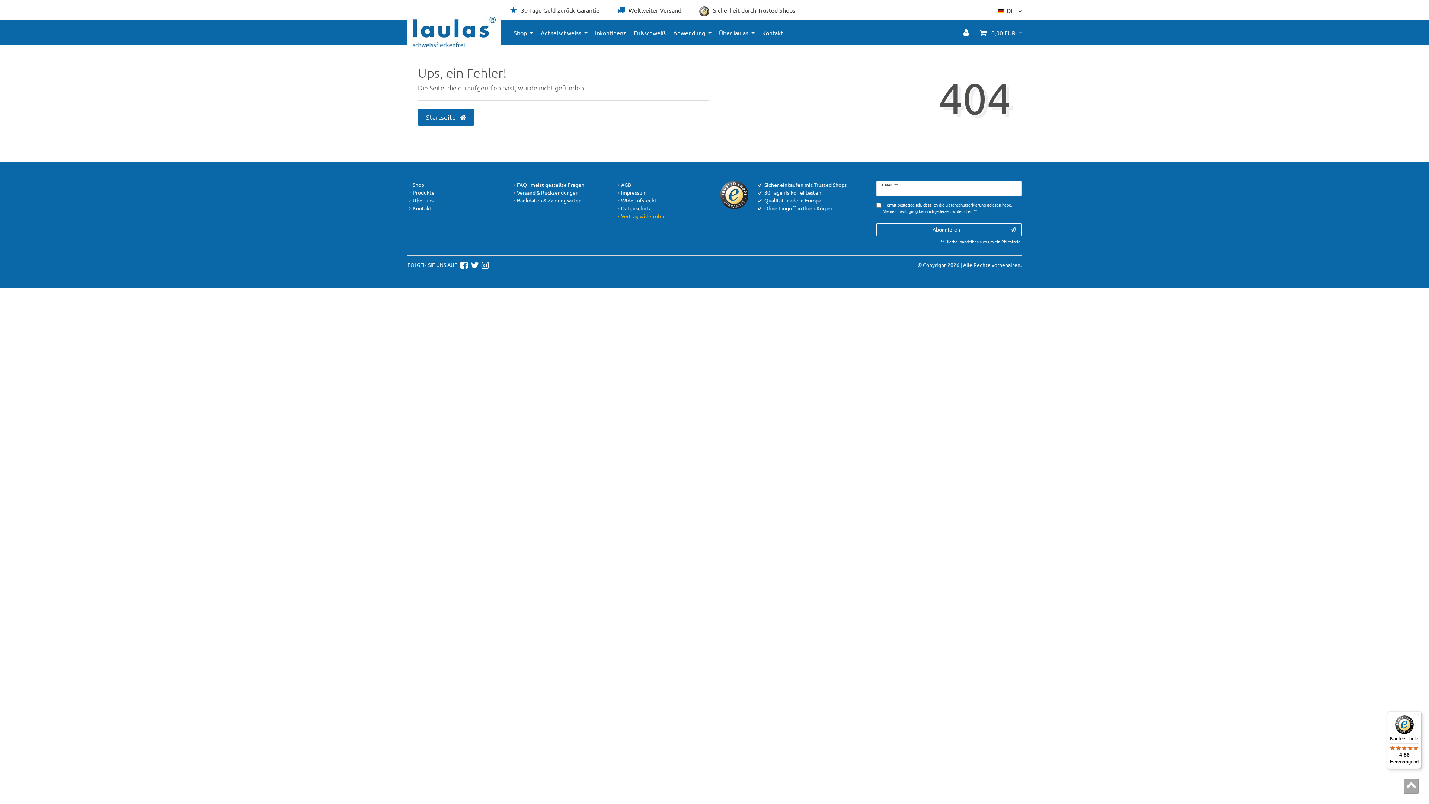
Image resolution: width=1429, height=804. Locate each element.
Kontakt (772, 32)
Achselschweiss (561, 32)
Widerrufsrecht (639, 200)
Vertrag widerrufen (643, 216)
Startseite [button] (441, 117)
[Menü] (1417, 715)
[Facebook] (463, 264)
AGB (626, 184)
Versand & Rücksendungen (548, 192)
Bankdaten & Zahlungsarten (549, 200)
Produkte (424, 192)
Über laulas (733, 32)
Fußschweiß (650, 32)
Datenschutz (636, 208)
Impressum (634, 192)
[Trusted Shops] (734, 194)
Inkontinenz (610, 32)
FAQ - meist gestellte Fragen (550, 184)
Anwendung (689, 32)
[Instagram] (484, 264)
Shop (520, 32)
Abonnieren (946, 229)
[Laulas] (454, 32)
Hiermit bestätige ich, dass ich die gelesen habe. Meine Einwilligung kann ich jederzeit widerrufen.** (947, 208)
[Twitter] (474, 264)
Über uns (423, 200)
